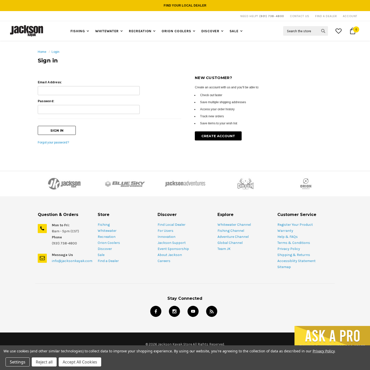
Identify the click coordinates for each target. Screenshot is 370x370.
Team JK (224, 249)
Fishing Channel (230, 231)
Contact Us (299, 16)
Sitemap (284, 267)
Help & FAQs (287, 237)
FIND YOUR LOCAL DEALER (185, 5)
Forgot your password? (53, 142)
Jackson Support (172, 243)
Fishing (77, 31)
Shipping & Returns (293, 255)
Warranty (285, 231)
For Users (165, 231)
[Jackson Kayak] (64, 183)
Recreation (140, 31)
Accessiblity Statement (296, 261)
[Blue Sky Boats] (124, 183)
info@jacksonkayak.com (72, 261)
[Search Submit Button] (323, 31)
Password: (46, 101)
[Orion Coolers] (245, 183)
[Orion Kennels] (305, 183)
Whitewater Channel (234, 225)
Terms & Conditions (293, 243)
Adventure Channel (233, 237)
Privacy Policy (288, 249)
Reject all (44, 362)
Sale (234, 31)
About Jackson (170, 255)
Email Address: (50, 82)
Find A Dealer (326, 16)
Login (55, 52)
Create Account (218, 136)
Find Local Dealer (172, 225)
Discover (210, 31)
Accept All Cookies (80, 362)
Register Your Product (295, 225)
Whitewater (107, 31)
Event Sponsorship (173, 249)
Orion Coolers (176, 31)
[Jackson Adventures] (185, 183)
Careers (164, 261)
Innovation (166, 237)
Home (42, 52)
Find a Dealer (108, 261)
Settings (17, 362)
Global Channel (230, 243)
